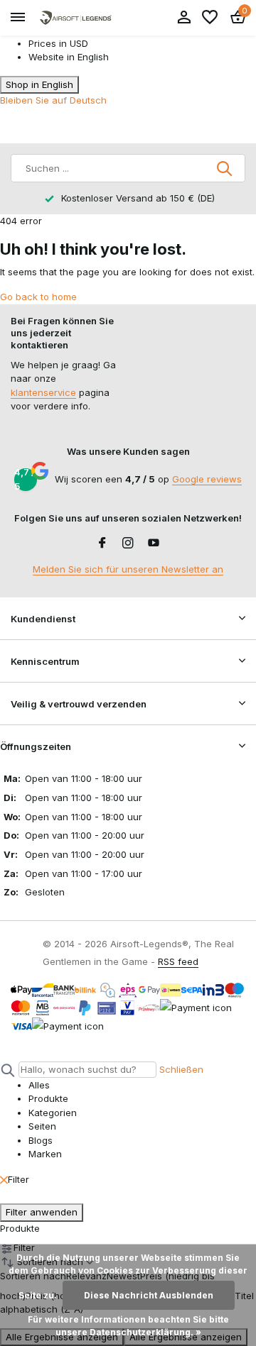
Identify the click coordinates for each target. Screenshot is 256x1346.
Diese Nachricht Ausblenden (148, 1295)
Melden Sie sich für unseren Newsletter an (128, 569)
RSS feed (178, 961)
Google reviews (207, 479)
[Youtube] (153, 543)
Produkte (20, 1228)
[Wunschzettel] (210, 17)
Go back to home (38, 296)
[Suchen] (225, 168)
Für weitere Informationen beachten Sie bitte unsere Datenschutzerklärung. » (128, 1325)
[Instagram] (128, 543)
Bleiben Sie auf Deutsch (53, 100)
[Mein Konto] (184, 18)
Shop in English (39, 84)
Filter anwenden (42, 1212)
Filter (18, 1179)
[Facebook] (102, 543)
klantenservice (43, 392)
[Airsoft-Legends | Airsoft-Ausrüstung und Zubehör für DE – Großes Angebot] (75, 18)
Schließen (181, 1069)
